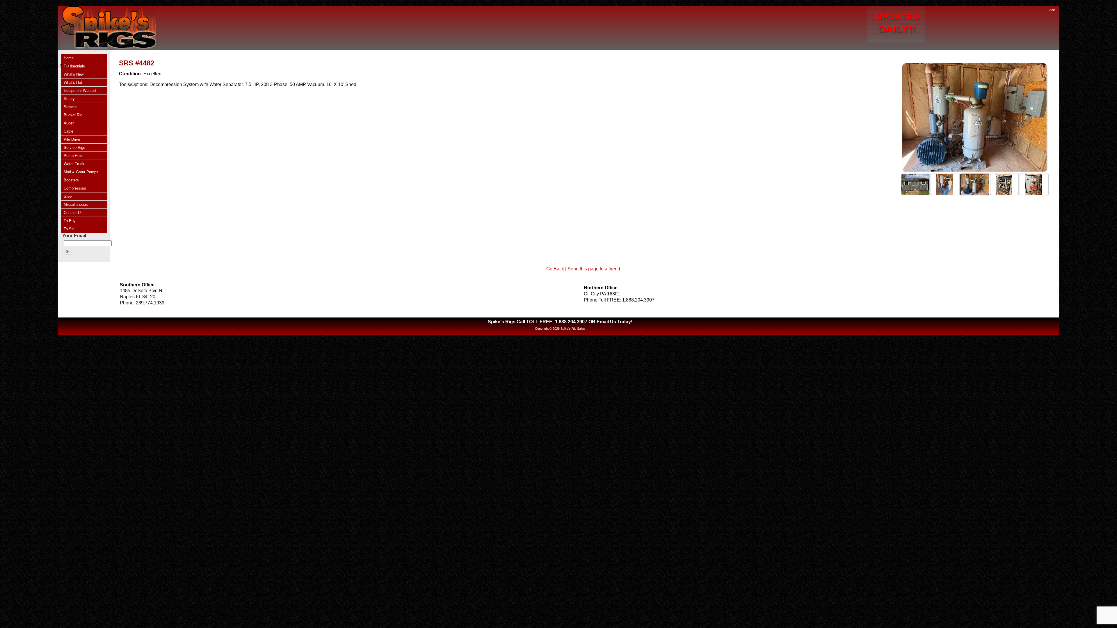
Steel (68, 196)
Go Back (555, 268)
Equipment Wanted (80, 90)
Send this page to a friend (594, 268)
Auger (69, 123)
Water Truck (74, 164)
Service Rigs (74, 147)
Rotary (69, 99)
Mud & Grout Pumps (81, 172)
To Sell (69, 229)
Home (69, 58)
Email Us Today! (614, 321)
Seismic (70, 107)
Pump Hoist (73, 156)
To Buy (70, 221)
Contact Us (73, 212)
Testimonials (74, 66)
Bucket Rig (73, 115)
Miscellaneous (76, 204)
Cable (68, 131)
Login (1052, 9)
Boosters (71, 180)
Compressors (75, 188)
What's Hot (73, 82)
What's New (73, 74)
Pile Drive (72, 139)
